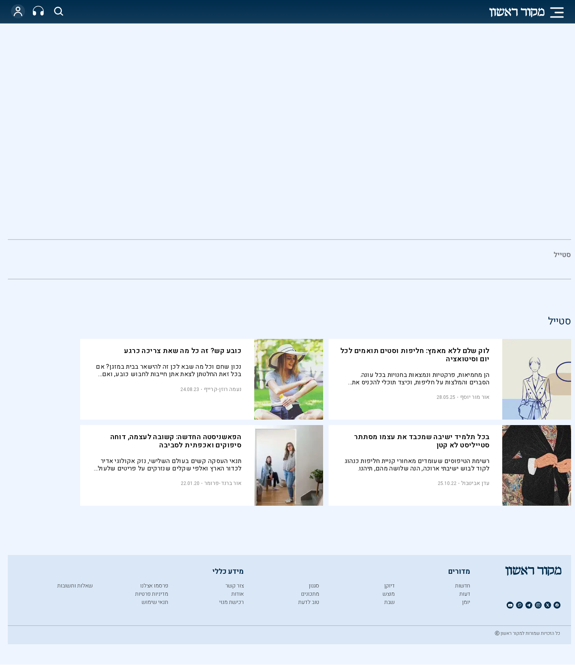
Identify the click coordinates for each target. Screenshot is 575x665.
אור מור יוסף (475, 397)
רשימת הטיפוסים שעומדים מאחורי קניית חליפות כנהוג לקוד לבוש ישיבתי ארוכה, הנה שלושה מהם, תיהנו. (417, 465)
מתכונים (310, 594)
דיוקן (389, 586)
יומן (466, 602)
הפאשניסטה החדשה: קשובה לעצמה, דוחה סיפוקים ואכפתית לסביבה (176, 441)
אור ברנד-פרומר (222, 483)
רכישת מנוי (231, 602)
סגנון (314, 586)
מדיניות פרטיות (151, 594)
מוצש (389, 594)
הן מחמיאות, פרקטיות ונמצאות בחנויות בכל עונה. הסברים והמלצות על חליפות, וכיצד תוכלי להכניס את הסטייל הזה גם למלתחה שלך (421, 378)
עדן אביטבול (475, 483)
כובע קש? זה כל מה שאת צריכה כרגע (182, 351)
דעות (464, 594)
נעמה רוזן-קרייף (223, 389)
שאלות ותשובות (75, 586)
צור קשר (234, 586)
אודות (237, 594)
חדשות (462, 586)
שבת (389, 602)
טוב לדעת (308, 602)
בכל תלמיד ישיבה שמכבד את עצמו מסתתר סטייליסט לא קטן (422, 441)
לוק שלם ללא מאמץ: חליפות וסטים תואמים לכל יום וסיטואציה (414, 355)
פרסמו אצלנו (154, 586)
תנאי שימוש (155, 602)
